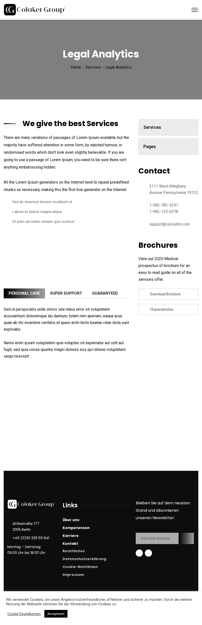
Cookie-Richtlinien (80, 566)
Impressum (73, 574)
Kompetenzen (76, 527)
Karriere (71, 535)
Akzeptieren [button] (56, 614)
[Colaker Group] (35, 9)
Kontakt (70, 543)
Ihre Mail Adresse (152, 529)
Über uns (71, 519)
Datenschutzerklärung (84, 558)
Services (93, 67)
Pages (149, 146)
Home (76, 67)
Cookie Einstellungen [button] (24, 614)
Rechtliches (74, 551)
